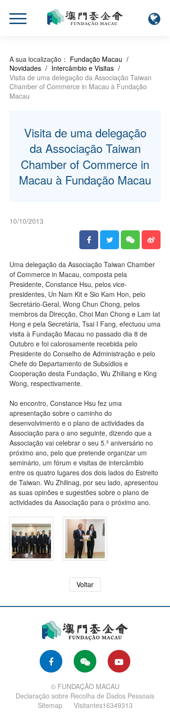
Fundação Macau (96, 59)
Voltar (85, 584)
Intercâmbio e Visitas (82, 68)
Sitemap (50, 705)
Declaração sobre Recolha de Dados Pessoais (85, 695)
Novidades (25, 68)
